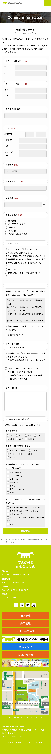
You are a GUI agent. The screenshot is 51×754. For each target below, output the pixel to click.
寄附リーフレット (17, 489)
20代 (21, 435)
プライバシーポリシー (13, 736)
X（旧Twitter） (16, 475)
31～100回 (27, 454)
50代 (12, 438)
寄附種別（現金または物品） (20, 371)
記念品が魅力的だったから (21, 514)
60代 (21, 438)
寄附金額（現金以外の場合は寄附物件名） (26, 375)
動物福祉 (12, 220)
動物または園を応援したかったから (25, 507)
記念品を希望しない (16, 334)
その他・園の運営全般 (17, 234)
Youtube (22, 605)
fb (16, 605)
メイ (6, 95)
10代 (12, 435)
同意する (12, 269)
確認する (25, 531)
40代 (39, 435)
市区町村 (8, 139)
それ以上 (13, 457)
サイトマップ (9, 733)
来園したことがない (18, 450)
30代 (30, 435)
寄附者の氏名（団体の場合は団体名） (24, 368)
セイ (6, 89)
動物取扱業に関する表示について (17, 726)
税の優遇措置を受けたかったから (24, 510)
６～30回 (13, 454)
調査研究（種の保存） (17, 224)
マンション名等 (9, 154)
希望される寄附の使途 (17, 378)
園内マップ (14, 485)
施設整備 (12, 227)
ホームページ (15, 472)
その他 (12, 492)
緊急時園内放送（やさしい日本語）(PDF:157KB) (24, 730)
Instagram (14, 479)
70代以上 (32, 438)
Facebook (14, 482)
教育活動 (12, 230)
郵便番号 (8, 133)
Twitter (33, 605)
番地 (6, 145)
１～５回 (35, 450)
